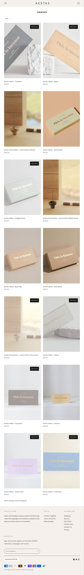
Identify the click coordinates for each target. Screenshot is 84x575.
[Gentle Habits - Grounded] (22, 392)
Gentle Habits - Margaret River (14, 218)
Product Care (68, 524)
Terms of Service (50, 519)
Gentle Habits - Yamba (51, 355)
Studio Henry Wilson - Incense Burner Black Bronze (60, 218)
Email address (10, 549)
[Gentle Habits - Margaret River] (22, 187)
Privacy (66, 530)
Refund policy (49, 521)
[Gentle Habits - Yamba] (61, 324)
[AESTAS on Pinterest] (76, 560)
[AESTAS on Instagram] (78, 560)
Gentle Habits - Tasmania (13, 81)
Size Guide (67, 521)
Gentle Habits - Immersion (52, 492)
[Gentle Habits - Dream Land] (22, 460)
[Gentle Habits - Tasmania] (22, 50)
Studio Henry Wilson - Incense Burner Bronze (19, 150)
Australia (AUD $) (11, 559)
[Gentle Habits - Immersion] (61, 460)
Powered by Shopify (27, 569)
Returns (67, 519)
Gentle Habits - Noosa (50, 81)
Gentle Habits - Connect (51, 423)
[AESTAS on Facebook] (74, 560)
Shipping (67, 516)
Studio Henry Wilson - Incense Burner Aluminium (21, 355)
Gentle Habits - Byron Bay (13, 287)
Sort (6, 19)
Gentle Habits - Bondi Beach (53, 150)
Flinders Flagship (50, 516)
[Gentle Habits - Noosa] (61, 50)
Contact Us (68, 527)
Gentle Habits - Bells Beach (52, 287)
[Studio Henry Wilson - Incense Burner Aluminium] (22, 324)
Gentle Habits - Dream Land (13, 492)
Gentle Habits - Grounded (13, 423)
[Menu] (5, 3)
